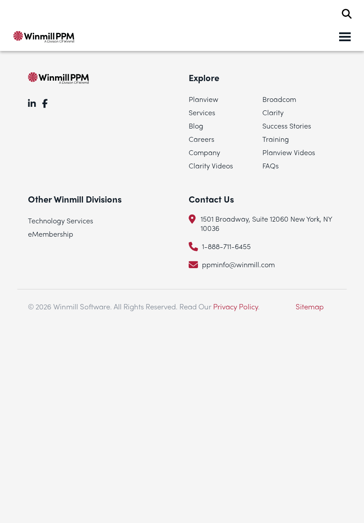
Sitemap (310, 306)
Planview (203, 99)
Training (275, 139)
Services (202, 112)
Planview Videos (288, 152)
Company (204, 152)
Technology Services (60, 220)
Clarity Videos (211, 165)
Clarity (273, 112)
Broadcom (279, 99)
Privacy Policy (235, 306)
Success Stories (286, 126)
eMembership (50, 234)
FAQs (270, 165)
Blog (196, 126)
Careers (201, 139)
